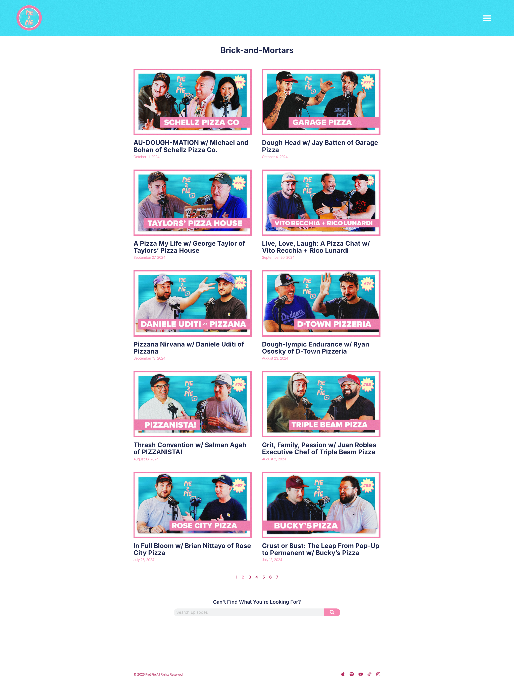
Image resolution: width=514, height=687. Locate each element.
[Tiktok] (369, 674)
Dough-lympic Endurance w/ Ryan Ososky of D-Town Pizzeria (315, 347)
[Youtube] (360, 674)
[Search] (332, 612)
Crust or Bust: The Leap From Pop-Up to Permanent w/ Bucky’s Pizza (320, 549)
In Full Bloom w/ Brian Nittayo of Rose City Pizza (192, 549)
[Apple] (343, 674)
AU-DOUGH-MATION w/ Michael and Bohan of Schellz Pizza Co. (191, 146)
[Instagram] (378, 674)
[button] (487, 18)
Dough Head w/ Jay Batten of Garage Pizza (320, 146)
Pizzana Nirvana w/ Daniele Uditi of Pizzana (189, 347)
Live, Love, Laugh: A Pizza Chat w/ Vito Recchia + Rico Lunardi (316, 246)
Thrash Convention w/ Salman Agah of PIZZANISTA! (190, 448)
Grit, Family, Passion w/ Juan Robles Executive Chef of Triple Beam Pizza (319, 448)
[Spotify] (352, 674)
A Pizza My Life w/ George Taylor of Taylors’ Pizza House (189, 246)
